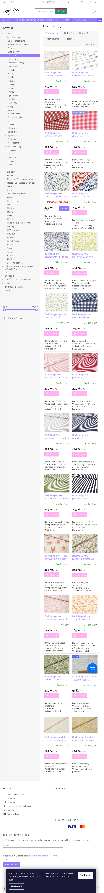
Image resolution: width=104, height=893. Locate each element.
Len (9, 168)
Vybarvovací (13, 95)
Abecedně (70, 39)
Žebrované (12, 132)
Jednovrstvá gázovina (16, 194)
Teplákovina (12, 135)
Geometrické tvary (16, 63)
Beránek (10, 175)
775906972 (12, 798)
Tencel (11, 161)
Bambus (12, 157)
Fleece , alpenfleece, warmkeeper (22, 183)
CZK (83, 2)
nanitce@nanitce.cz (15, 794)
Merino (10, 212)
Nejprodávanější (53, 39)
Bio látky (11, 172)
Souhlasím (85, 875)
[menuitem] (6, 20)
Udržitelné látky (14, 146)
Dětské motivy (14, 52)
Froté (9, 190)
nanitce (10, 810)
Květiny (11, 74)
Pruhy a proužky (15, 117)
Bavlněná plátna (14, 37)
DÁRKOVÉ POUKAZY (13, 287)
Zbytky (10, 259)
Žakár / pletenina (15, 263)
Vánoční (11, 88)
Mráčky (11, 77)
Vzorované (12, 110)
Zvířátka (11, 99)
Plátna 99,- (12, 103)
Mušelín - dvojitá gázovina (18, 223)
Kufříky (7, 272)
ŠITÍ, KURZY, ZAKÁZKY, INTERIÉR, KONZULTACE (19, 267)
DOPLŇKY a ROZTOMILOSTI (17, 280)
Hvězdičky (12, 66)
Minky (9, 216)
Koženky (11, 197)
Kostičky (11, 70)
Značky (7, 290)
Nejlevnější (69, 33)
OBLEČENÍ (9, 283)
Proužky (11, 81)
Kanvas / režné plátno (17, 44)
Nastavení (16, 886)
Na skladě (15, 318)
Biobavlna (12, 150)
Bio (9, 121)
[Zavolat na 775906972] (7, 2)
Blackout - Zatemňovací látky (20, 179)
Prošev (10, 237)
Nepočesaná (13, 143)
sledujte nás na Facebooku (19, 806)
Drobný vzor (13, 59)
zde (11, 879)
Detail (64, 208)
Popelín (11, 48)
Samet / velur (13, 241)
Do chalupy (13, 55)
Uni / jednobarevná (16, 41)
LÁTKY (7, 34)
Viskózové (12, 128)
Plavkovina (12, 234)
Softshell (11, 245)
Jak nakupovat (48, 2)
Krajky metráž (13, 201)
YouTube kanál (13, 814)
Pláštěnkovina (13, 230)
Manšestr (11, 208)
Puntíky (11, 85)
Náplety (10, 226)
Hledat (61, 11)
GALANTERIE (10, 276)
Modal (11, 165)
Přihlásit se (11, 865)
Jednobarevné (14, 114)
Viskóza (11, 154)
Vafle (9, 252)
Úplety (10, 106)
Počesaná (12, 139)
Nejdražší (83, 33)
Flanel (10, 186)
